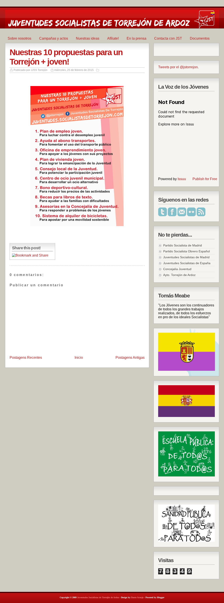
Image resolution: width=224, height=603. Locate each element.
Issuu (182, 179)
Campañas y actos (53, 38)
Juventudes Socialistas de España (186, 263)
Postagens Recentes (26, 357)
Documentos (200, 38)
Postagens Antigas (130, 357)
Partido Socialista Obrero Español (186, 251)
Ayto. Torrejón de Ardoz (179, 275)
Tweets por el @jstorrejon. (178, 67)
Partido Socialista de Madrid (182, 245)
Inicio (79, 357)
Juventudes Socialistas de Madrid (186, 257)
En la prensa (136, 38)
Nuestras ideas (87, 38)
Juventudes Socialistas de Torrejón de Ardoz (98, 597)
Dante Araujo (137, 597)
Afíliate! (113, 38)
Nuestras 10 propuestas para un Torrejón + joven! (66, 57)
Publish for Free (204, 179)
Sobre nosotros (19, 38)
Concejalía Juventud (177, 269)
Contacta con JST (168, 38)
